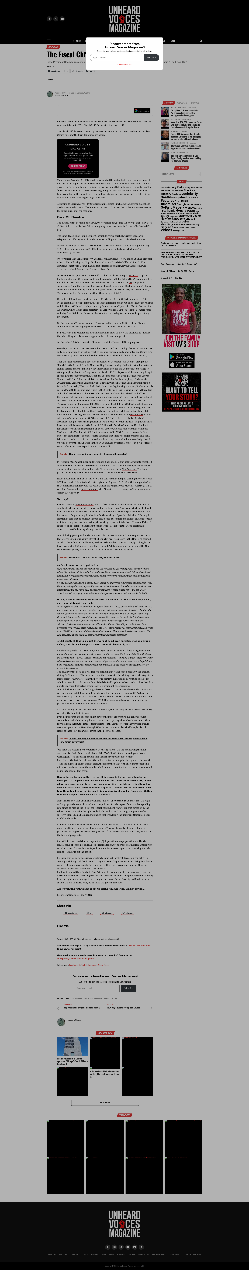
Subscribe (151, 57)
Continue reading (124, 64)
